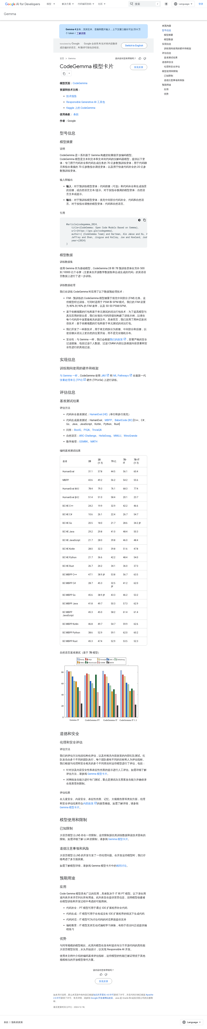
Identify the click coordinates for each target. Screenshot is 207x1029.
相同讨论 (121, 865)
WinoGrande (130, 435)
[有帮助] (139, 58)
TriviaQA (97, 429)
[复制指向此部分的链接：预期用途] (78, 878)
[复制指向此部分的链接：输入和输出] (76, 180)
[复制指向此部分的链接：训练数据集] (76, 262)
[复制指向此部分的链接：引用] (68, 213)
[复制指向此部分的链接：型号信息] (78, 133)
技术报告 (71, 96)
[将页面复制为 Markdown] (64, 73)
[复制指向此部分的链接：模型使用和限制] (90, 820)
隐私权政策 (17, 1022)
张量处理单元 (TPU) (71, 380)
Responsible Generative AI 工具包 (85, 102)
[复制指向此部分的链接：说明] (68, 149)
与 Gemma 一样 (68, 375)
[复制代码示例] (144, 220)
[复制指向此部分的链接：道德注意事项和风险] (92, 849)
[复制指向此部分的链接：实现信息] (78, 360)
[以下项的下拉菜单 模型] (55, 4)
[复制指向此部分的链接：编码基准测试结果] (84, 451)
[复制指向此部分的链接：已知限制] (76, 829)
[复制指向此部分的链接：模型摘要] (76, 142)
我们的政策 (116, 339)
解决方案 (66, 3)
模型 (49, 3)
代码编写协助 (84, 3)
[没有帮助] (144, 58)
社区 (100, 3)
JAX (103, 375)
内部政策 (88, 803)
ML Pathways (121, 375)
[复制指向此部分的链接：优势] (69, 939)
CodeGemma (80, 83)
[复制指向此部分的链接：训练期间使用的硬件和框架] (102, 368)
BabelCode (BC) (124, 420)
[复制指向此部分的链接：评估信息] (78, 393)
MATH (93, 441)
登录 (201, 4)
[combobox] (144, 4)
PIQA (87, 429)
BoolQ (77, 429)
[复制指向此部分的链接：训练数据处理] (78, 285)
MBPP (108, 420)
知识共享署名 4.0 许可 (103, 995)
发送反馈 (138, 67)
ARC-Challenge (87, 435)
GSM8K (83, 441)
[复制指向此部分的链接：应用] (69, 887)
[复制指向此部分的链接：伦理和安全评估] (85, 743)
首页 (62, 58)
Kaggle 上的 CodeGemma (80, 107)
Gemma (10, 14)
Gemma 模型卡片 (97, 773)
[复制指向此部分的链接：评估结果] (73, 793)
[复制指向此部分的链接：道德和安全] (82, 734)
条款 (76, 114)
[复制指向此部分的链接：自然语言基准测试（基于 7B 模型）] (103, 653)
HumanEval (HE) (99, 414)
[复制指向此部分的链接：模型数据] (76, 255)
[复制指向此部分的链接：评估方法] (73, 408)
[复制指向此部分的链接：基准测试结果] (82, 401)
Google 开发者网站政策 (102, 998)
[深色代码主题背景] (139, 220)
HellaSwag (105, 435)
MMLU (117, 435)
